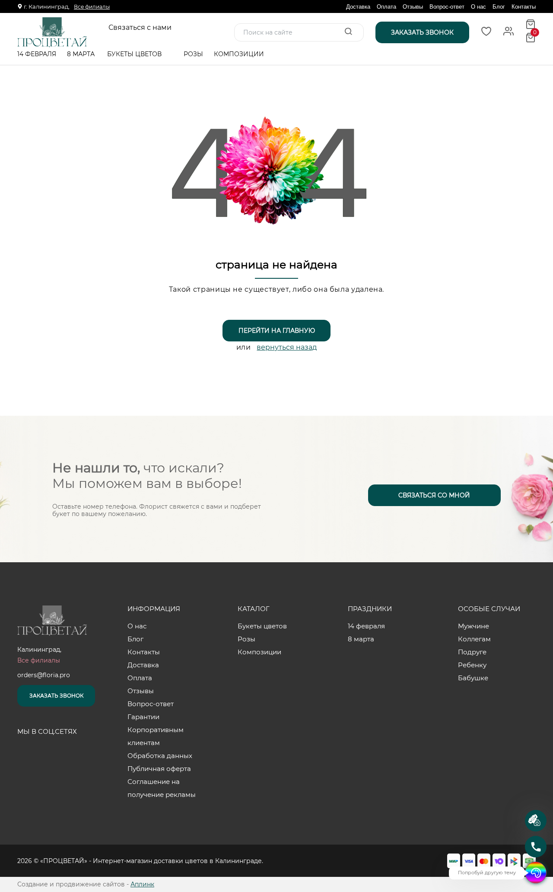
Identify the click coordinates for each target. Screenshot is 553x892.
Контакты (524, 6)
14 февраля (36, 54)
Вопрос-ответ (446, 6)
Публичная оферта (159, 769)
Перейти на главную (276, 330)
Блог (499, 6)
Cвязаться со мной (434, 495)
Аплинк (142, 884)
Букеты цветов (135, 54)
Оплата (386, 6)
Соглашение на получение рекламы (161, 788)
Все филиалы (92, 6)
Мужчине (473, 626)
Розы (193, 54)
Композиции (240, 54)
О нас (478, 6)
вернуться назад (287, 347)
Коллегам (474, 639)
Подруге (472, 652)
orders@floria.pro (43, 675)
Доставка (358, 6)
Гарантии (143, 717)
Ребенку (472, 665)
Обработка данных (159, 756)
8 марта (81, 54)
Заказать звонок (56, 695)
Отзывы (413, 6)
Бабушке (473, 678)
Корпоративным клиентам (155, 736)
